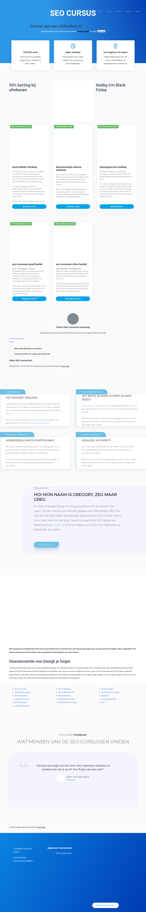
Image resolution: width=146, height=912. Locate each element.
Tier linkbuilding (64, 689)
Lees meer (101, 31)
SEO (99, 11)
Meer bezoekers (64, 695)
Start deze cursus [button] (29, 206)
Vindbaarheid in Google (67, 702)
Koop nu (15, 423)
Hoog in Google (107, 689)
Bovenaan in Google (22, 692)
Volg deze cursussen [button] (29, 299)
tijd (19, 366)
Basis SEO (105, 695)
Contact (118, 11)
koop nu (15, 467)
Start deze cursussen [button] (73, 299)
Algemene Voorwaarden (59, 848)
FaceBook (58, 525)
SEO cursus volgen (87, 11)
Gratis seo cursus (21, 695)
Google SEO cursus (22, 699)
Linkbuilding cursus (22, 706)
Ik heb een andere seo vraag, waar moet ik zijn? (32, 354)
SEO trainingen (20, 702)
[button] (46, 545)
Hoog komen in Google (110, 692)
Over (109, 11)
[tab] (73, 348)
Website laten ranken (66, 699)
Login (137, 11)
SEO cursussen (20, 689)
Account (128, 11)
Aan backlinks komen (66, 692)
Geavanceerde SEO (108, 699)
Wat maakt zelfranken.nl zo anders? (28, 348)
